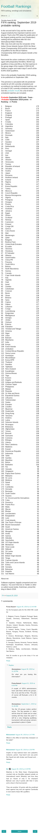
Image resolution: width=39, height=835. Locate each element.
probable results (13, 91)
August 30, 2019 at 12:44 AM (26, 607)
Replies (11, 665)
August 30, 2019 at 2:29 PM (21, 769)
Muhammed (10, 734)
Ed (7, 769)
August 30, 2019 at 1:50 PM (25, 749)
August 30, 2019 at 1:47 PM (25, 734)
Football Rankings (16, 6)
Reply (8, 661)
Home (19, 831)
